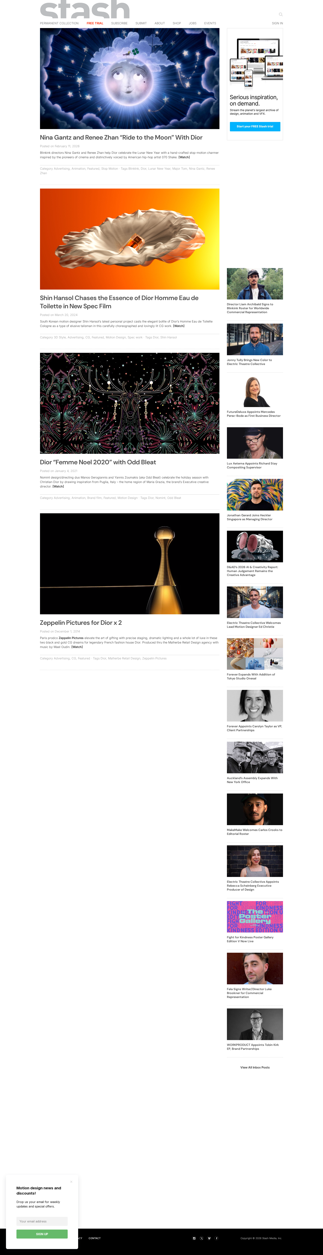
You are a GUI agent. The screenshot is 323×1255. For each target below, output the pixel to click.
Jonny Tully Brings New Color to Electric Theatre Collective (249, 362)
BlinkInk (133, 168)
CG (87, 337)
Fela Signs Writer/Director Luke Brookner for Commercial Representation (249, 993)
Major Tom (179, 168)
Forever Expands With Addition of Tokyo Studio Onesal (251, 676)
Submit (141, 23)
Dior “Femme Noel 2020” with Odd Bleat (98, 462)
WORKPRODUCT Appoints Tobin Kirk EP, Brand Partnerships (253, 1047)
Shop (177, 23)
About (160, 23)
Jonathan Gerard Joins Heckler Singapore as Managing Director (249, 517)
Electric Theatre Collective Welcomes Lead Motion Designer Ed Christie (254, 625)
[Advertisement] (129, 700)
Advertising (62, 168)
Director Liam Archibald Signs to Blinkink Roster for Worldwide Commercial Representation (250, 308)
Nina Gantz (196, 168)
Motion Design (116, 337)
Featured (93, 168)
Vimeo (209, 1238)
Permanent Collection (59, 23)
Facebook (216, 1238)
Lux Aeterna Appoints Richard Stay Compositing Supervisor (252, 465)
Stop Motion (109, 168)
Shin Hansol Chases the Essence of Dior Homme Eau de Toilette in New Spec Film (119, 302)
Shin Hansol (168, 337)
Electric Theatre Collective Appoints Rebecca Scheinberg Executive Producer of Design (253, 886)
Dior (143, 168)
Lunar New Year (159, 168)
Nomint (160, 498)
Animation (78, 168)
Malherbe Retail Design (124, 658)
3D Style (60, 337)
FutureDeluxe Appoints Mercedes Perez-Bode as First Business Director (254, 414)
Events (210, 23)
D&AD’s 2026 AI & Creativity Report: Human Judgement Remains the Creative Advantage (252, 571)
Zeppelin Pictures (71, 638)
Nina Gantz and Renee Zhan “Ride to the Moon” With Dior (121, 137)
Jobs (192, 23)
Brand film (94, 498)
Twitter (201, 1238)
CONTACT (95, 1238)
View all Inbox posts (255, 1067)
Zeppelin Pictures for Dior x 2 (81, 622)
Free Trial (95, 23)
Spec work (135, 337)
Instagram (194, 1238)
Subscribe (119, 23)
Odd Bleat (174, 498)
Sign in (277, 23)
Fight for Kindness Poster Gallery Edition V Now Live (250, 939)
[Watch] (184, 157)
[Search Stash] (280, 14)
